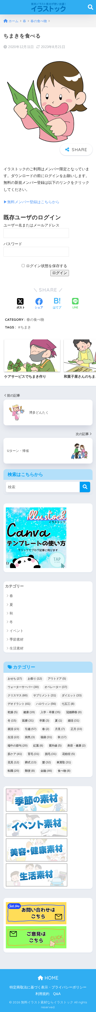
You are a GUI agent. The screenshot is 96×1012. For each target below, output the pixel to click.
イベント (17, 631)
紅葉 (38, 745)
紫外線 (55, 745)
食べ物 (64, 770)
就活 (13, 729)
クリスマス (17, 695)
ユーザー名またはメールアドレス (31, 225)
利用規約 (42, 994)
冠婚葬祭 (74, 712)
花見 (13, 762)
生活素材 (17, 648)
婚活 (73, 720)
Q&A (57, 994)
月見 (60, 729)
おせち (15, 678)
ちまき (26, 327)
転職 (13, 770)
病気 (30, 737)
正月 (76, 729)
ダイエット (72, 695)
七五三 (68, 703)
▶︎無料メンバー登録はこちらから (31, 202)
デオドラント (19, 703)
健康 (29, 712)
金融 (46, 770)
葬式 (30, 762)
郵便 (30, 770)
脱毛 (50, 754)
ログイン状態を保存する (46, 266)
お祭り (35, 678)
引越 (30, 729)
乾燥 (12, 712)
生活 (13, 737)
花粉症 (68, 754)
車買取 (64, 762)
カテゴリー (14, 586)
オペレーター (56, 687)
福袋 (46, 737)
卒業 (44, 720)
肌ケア (15, 754)
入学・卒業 (50, 712)
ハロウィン (46, 703)
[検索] (85, 487)
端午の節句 (17, 745)
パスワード (12, 244)
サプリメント (44, 695)
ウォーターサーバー (23, 687)
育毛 (33, 754)
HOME (50, 978)
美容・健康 (76, 745)
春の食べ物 (35, 319)
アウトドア (57, 678)
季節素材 (17, 639)
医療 (28, 720)
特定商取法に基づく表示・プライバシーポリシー (48, 987)
